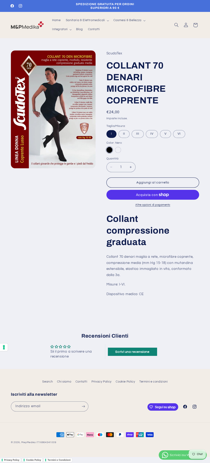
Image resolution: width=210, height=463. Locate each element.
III (137, 133)
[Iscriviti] (83, 406)
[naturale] (118, 150)
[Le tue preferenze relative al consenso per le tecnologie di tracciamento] (4, 347)
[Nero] (109, 150)
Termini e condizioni (153, 381)
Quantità (112, 158)
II (124, 133)
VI (179, 133)
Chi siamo (64, 381)
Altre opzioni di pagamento (152, 205)
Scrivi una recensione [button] (132, 351)
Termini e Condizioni (59, 459)
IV (151, 133)
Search (47, 381)
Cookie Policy (125, 381)
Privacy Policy (101, 381)
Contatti (81, 381)
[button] (87, 20)
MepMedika (28, 442)
